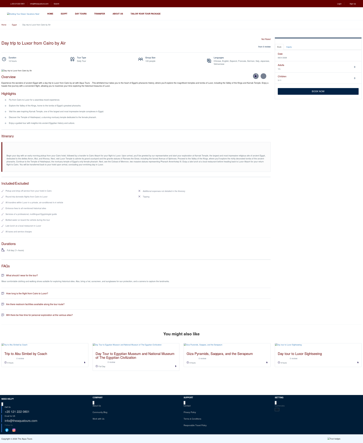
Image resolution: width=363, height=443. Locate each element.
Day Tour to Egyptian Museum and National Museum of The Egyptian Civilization (135, 355)
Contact (187, 405)
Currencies (280, 405)
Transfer (99, 13)
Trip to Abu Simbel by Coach (25, 353)
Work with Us (98, 418)
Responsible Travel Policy (195, 425)
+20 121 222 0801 (17, 411)
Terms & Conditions (192, 418)
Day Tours (80, 13)
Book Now (318, 91)
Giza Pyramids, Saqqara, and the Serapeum (220, 353)
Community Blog (100, 412)
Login (339, 3)
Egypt (64, 13)
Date (280, 53)
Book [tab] (279, 46)
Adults (281, 65)
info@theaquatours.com (39, 3)
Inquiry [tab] (289, 46)
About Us (118, 13)
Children (282, 76)
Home (50, 13)
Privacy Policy (190, 412)
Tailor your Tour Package (146, 13)
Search (56, 3)
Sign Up (353, 3)
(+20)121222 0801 (17, 3)
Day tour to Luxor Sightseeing (300, 353)
